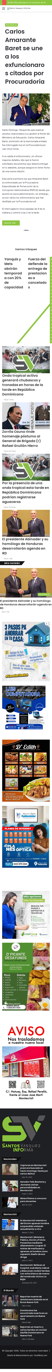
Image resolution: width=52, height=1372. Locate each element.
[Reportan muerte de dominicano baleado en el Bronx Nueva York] (10, 1300)
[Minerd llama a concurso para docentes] (10, 1202)
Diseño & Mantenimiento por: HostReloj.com (27, 1355)
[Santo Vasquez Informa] (18, 8)
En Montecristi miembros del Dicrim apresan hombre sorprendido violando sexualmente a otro (34, 1224)
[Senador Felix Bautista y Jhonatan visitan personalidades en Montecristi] (10, 1186)
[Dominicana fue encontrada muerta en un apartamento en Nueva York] (10, 1314)
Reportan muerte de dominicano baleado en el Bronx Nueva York (34, 1299)
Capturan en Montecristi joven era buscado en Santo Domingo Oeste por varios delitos (34, 1169)
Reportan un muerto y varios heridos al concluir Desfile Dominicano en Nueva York (33, 1331)
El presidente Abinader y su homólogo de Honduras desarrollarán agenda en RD (26, 604)
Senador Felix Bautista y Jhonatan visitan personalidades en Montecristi (33, 1186)
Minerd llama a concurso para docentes (33, 1200)
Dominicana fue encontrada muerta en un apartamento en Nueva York (34, 1314)
